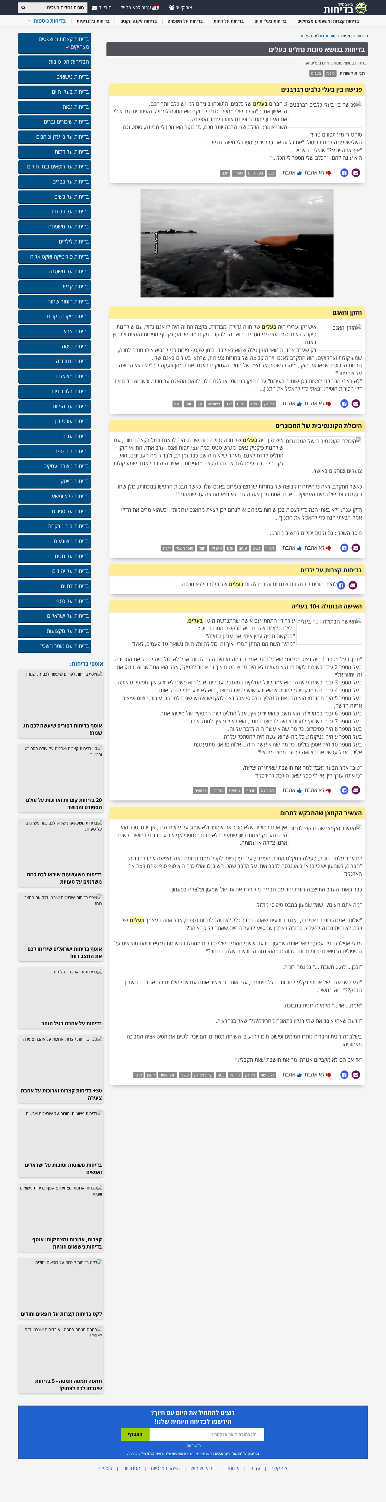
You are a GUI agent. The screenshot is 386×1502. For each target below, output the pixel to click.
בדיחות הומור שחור (68, 301)
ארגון (138, 1075)
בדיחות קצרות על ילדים (331, 570)
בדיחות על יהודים (70, 570)
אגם (229, 404)
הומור (270, 548)
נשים (255, 404)
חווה (189, 404)
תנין (177, 404)
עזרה (255, 1468)
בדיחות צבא (76, 331)
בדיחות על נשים (71, 196)
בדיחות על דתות (229, 21)
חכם (225, 173)
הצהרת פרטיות (165, 1468)
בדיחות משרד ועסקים (66, 466)
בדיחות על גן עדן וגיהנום (62, 136)
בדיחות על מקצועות (68, 630)
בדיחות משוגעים (71, 541)
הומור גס (267, 790)
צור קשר (184, 7)
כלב (271, 173)
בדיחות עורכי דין (72, 421)
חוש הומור (168, 1075)
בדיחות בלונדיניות (93, 21)
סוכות (330, 73)
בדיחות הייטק (75, 481)
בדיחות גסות (76, 106)
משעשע (213, 404)
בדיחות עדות (75, 436)
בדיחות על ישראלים (68, 615)
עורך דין (217, 790)
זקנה (167, 548)
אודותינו (231, 1468)
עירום (241, 404)
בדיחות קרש (76, 286)
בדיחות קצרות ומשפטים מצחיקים (328, 21)
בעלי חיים (255, 173)
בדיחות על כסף (72, 601)
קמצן (151, 1075)
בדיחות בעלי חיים (270, 21)
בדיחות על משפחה (185, 21)
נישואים (200, 790)
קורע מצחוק (203, 1075)
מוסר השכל (184, 548)
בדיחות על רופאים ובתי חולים (58, 166)
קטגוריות (131, 1468)
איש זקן (216, 548)
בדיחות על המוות (71, 406)
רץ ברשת (267, 1075)
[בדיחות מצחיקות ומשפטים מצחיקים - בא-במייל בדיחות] (343, 7)
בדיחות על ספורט (70, 511)
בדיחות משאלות (72, 376)
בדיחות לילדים (74, 241)
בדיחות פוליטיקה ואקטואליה (59, 256)
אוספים (105, 1468)
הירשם (105, 7)
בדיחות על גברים (70, 181)
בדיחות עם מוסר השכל (64, 645)
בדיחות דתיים (75, 585)
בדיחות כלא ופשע (70, 496)
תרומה (235, 1075)
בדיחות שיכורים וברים (66, 121)
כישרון (238, 173)
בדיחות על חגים (72, 556)
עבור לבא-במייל (136, 7)
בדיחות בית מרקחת (68, 525)
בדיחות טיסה (75, 346)
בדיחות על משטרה (69, 271)
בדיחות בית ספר (72, 451)
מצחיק (269, 404)
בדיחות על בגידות (70, 211)
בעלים (316, 73)
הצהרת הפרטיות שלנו (179, 1453)
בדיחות (362, 36)
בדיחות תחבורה (72, 361)
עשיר (185, 1075)
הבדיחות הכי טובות (69, 61)
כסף (221, 1075)
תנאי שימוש (204, 1453)
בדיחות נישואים (72, 76)
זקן (200, 404)
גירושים (234, 790)
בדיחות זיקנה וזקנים (138, 21)
